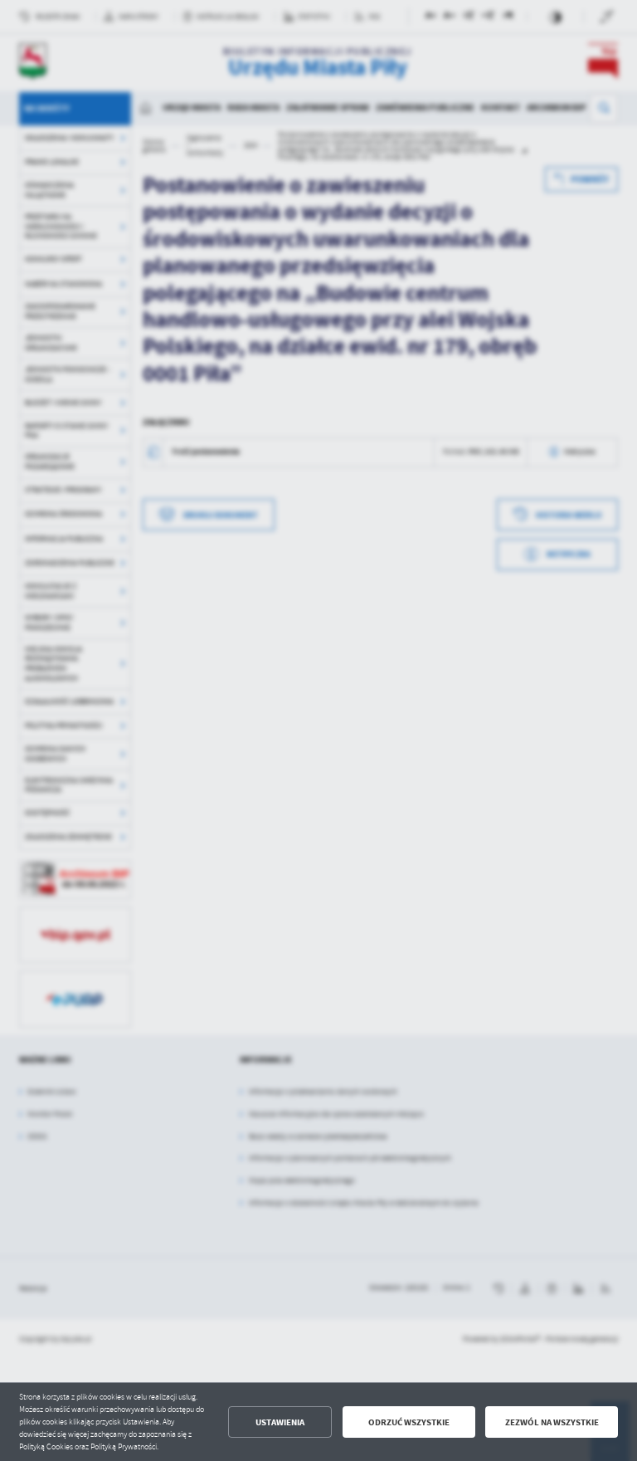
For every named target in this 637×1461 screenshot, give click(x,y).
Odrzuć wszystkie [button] (409, 1422)
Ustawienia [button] (279, 1422)
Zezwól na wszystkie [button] (552, 1422)
